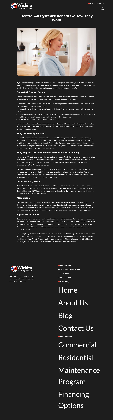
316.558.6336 (63, 273)
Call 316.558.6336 (97, 4)
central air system (72, 83)
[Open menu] (102, 8)
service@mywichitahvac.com (69, 269)
